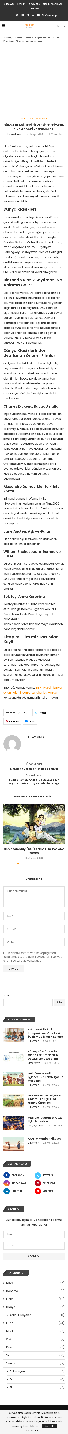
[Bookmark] (64, 26)
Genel (35, 1299)
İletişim (21, 4)
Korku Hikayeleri (37, 1315)
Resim (35, 1347)
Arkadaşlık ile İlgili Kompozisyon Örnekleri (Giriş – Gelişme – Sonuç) (45, 1033)
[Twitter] (17, 15)
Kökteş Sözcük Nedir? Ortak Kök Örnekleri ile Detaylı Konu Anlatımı (43, 1055)
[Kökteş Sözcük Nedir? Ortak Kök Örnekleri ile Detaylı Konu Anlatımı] (13, 1057)
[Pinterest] (28, 15)
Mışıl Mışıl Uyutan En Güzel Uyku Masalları (45, 1119)
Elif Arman (33, 1041)
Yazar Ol (34, 8)
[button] (6, 834)
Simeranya (34, 1063)
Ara (6, 996)
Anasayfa (9, 4)
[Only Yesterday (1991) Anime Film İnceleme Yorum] (34, 824)
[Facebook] (12, 15)
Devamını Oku (34, 1430)
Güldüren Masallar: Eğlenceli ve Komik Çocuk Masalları (45, 1077)
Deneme (35, 1291)
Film (29, 37)
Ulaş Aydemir (13, 134)
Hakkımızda (34, 4)
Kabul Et (50, 1426)
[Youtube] (38, 15)
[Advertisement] (34, 80)
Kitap (35, 1323)
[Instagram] (22, 15)
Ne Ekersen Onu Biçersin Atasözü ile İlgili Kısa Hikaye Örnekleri (44, 1099)
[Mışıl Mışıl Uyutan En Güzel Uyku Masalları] (13, 1123)
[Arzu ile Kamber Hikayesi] (13, 1144)
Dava (35, 1283)
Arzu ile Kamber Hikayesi (45, 1138)
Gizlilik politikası (52, 4)
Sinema (20, 37)
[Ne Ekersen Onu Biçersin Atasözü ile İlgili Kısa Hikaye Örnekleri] (13, 1101)
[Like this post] (27, 712)
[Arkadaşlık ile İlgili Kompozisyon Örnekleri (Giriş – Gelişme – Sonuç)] (13, 1035)
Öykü (35, 1339)
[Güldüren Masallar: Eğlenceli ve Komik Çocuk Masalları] (13, 1079)
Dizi (37, 1379)
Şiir (35, 1355)
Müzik (35, 1331)
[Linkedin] (33, 15)
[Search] (58, 26)
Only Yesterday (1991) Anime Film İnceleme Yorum (34, 851)
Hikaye (35, 1307)
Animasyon (37, 1371)
